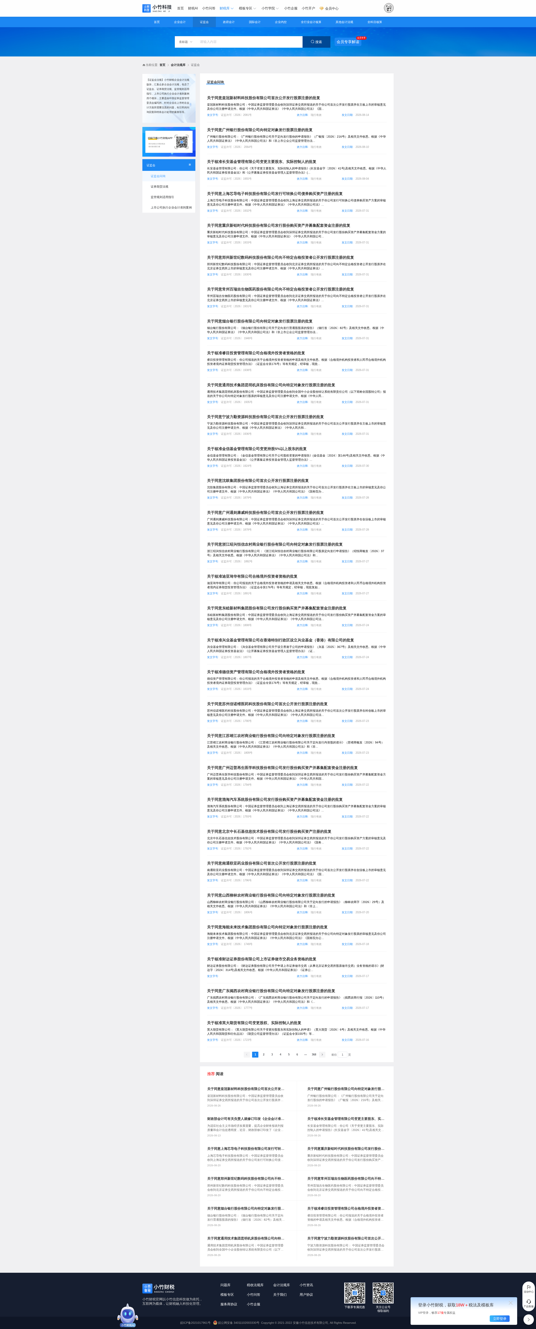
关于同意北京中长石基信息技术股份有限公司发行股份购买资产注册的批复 (269, 831)
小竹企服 (291, 8)
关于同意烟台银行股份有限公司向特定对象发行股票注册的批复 (260, 321)
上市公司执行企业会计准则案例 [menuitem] (171, 207)
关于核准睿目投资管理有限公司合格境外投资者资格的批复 (256, 353)
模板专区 (245, 8)
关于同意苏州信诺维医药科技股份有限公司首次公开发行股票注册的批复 (267, 704)
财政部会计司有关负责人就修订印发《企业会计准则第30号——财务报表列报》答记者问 (245, 1119)
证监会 (204, 22)
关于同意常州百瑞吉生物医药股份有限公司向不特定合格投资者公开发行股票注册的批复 (280, 289)
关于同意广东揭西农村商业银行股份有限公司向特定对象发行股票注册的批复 (271, 991)
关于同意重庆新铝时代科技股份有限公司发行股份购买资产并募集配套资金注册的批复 (278, 225)
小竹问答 (208, 8)
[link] (162, 65)
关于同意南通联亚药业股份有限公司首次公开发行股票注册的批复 (261, 863)
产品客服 (529, 1306)
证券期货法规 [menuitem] (159, 186)
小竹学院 (268, 8)
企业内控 (281, 22)
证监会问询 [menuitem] (158, 176)
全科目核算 (374, 22)
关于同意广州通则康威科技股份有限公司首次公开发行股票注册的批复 (265, 512)
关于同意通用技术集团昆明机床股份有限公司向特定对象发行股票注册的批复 (271, 385)
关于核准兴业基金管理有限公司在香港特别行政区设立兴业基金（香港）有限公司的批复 (280, 640)
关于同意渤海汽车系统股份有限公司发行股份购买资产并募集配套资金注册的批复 (275, 799)
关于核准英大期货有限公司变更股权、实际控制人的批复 (254, 1023)
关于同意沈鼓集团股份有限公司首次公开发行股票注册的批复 (258, 480)
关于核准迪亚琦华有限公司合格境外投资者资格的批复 (252, 576)
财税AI (193, 8)
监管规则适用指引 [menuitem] (162, 197)
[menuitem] (181, 8)
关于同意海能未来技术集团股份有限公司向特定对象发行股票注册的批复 (267, 927)
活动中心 (529, 1291)
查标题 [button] (184, 41)
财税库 (225, 8)
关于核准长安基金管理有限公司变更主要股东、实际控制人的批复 (261, 162)
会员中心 (331, 8)
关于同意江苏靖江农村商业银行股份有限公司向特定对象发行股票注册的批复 (271, 736)
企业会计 (180, 22)
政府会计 (229, 22)
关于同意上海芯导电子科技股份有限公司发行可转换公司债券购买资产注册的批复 (275, 194)
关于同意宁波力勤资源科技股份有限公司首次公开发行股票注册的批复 (265, 417)
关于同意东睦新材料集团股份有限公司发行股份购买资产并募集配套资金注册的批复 (277, 608)
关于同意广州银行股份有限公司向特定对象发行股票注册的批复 (260, 130)
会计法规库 (178, 65)
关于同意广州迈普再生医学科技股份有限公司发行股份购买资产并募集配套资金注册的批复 (282, 768)
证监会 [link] (195, 65)
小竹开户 (308, 8)
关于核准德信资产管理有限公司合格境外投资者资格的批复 (256, 672)
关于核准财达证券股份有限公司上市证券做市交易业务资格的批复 (261, 959)
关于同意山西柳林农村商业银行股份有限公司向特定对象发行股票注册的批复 (271, 895)
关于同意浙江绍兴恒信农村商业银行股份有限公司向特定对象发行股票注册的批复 (275, 544)
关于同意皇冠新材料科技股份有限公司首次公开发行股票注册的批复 (263, 98)
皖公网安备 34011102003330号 (238, 1322)
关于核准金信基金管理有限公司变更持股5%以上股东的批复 (257, 449)
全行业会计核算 (311, 22)
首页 (180, 8)
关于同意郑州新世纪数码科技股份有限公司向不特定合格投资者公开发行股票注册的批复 (280, 257)
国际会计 (255, 22)
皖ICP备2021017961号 (195, 1322)
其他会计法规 (344, 22)
